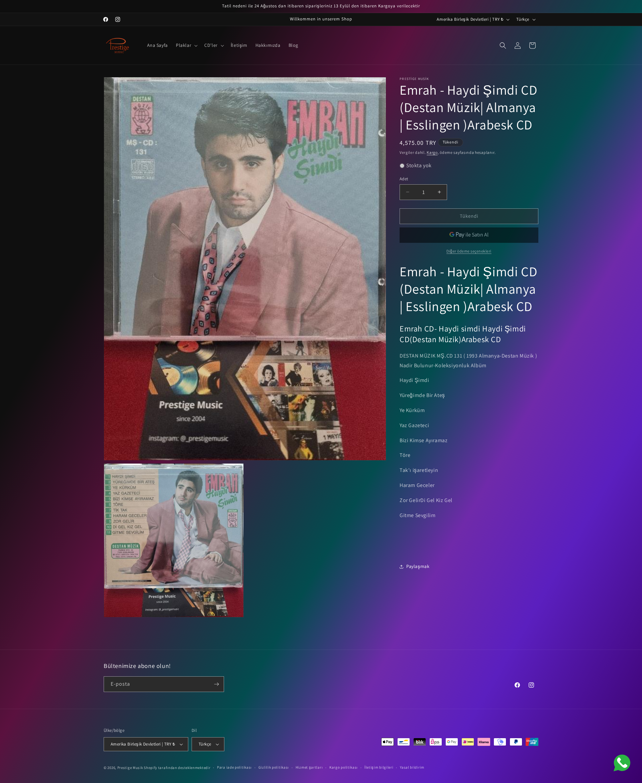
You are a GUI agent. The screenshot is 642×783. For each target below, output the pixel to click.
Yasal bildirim (412, 767)
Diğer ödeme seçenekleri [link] (469, 251)
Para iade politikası (234, 767)
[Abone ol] (216, 684)
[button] (186, 45)
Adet (404, 179)
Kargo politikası (343, 767)
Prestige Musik (130, 767)
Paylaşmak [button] (417, 566)
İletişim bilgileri (379, 767)
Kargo (432, 152)
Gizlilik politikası (273, 767)
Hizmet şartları (309, 767)
